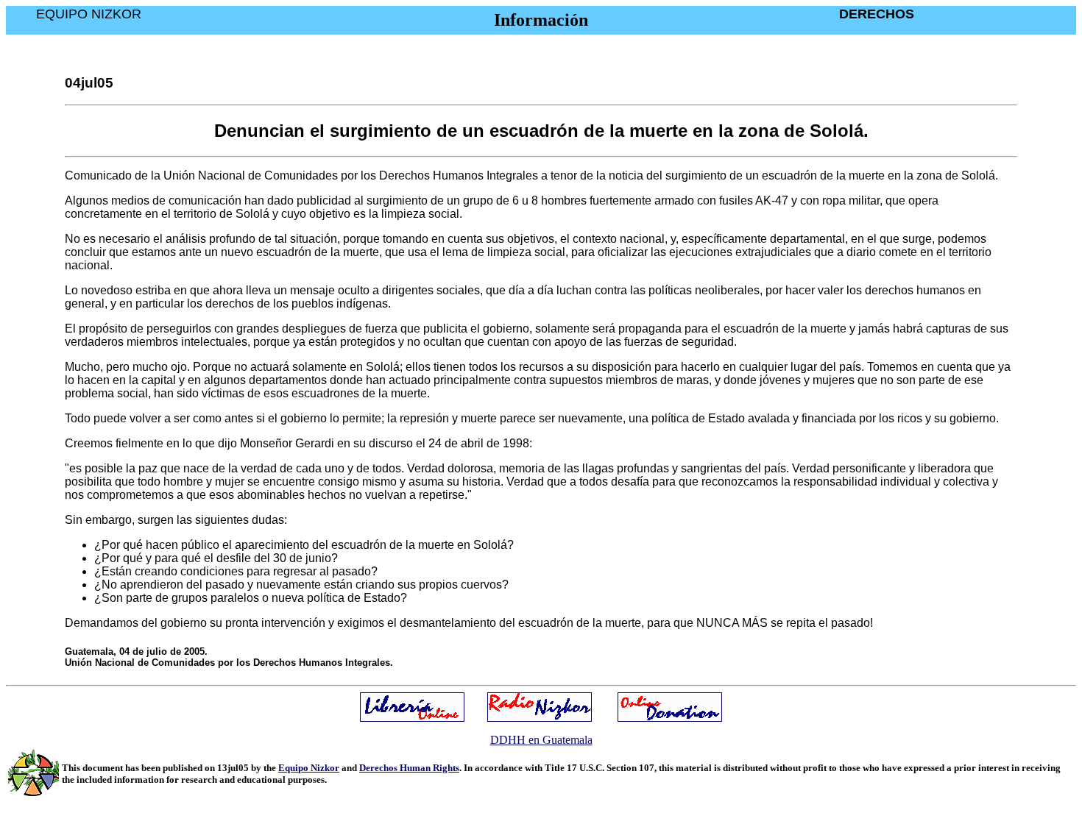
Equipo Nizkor (308, 767)
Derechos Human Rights (409, 767)
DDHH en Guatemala (541, 740)
